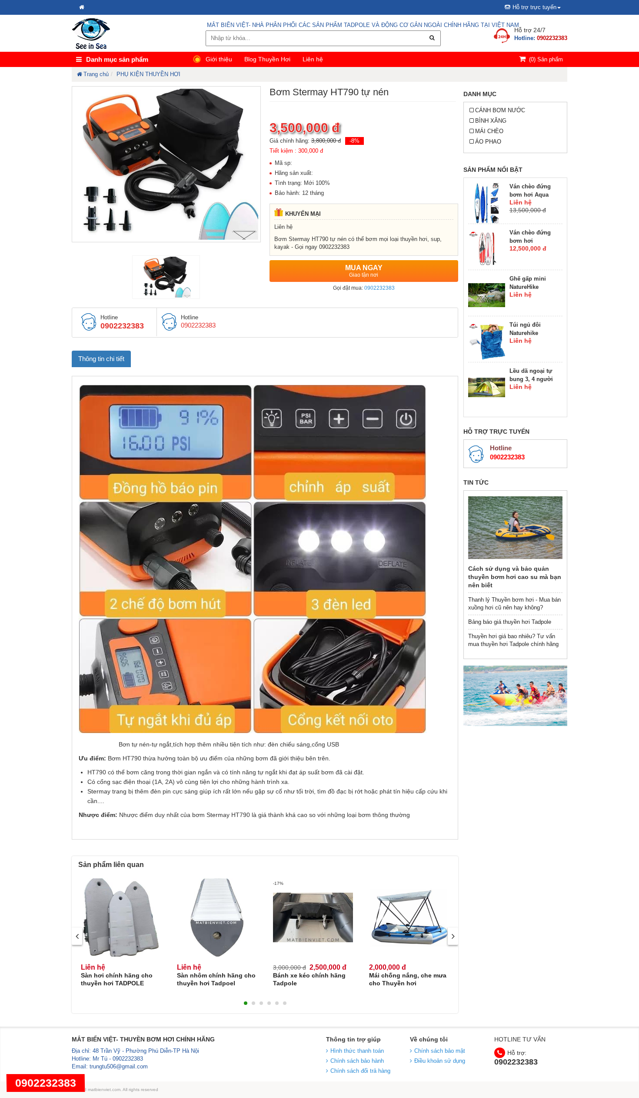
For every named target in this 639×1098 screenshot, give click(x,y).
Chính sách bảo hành (357, 1061)
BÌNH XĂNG (490, 120)
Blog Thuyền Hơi (267, 59)
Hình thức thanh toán (357, 1051)
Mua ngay (364, 271)
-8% (354, 140)
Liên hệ (313, 59)
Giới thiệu (219, 59)
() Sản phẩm (546, 59)
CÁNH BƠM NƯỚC (500, 110)
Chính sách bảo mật (439, 1051)
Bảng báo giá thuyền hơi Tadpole (509, 622)
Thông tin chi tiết (101, 358)
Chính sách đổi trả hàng (360, 1071)
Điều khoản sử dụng (439, 1061)
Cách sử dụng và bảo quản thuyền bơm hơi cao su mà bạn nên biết (514, 577)
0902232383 (379, 288)
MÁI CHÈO (489, 131)
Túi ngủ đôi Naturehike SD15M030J (525, 333)
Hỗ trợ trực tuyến (534, 7)
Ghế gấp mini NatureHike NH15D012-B (527, 286)
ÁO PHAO (488, 141)
